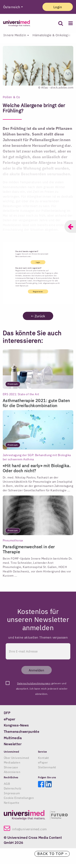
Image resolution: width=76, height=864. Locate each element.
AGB (7, 784)
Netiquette (11, 803)
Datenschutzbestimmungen (33, 683)
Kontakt (43, 758)
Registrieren (38, 292)
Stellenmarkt (47, 767)
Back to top (51, 853)
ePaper (43, 762)
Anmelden (36, 670)
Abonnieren (12, 772)
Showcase (11, 767)
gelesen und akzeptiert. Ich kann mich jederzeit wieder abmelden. (42, 684)
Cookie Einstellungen (19, 798)
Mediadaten (12, 762)
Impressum (12, 793)
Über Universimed (16, 758)
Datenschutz (12, 788)
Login (57, 7)
